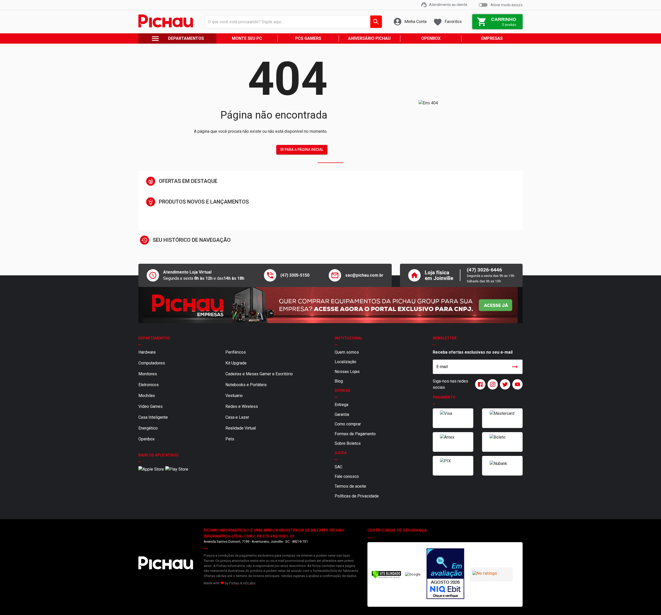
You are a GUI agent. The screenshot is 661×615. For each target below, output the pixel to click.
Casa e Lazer (237, 417)
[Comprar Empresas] (330, 305)
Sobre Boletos (348, 443)
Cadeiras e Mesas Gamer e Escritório (259, 373)
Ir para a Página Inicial (301, 149)
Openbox (146, 439)
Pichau (234, 583)
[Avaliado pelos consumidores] (445, 574)
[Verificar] (386, 577)
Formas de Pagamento (355, 433)
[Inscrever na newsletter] (515, 367)
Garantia (342, 414)
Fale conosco (347, 476)
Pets (229, 439)
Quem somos (347, 352)
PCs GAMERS (308, 38)
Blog (339, 381)
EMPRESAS (492, 38)
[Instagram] (491, 384)
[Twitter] (504, 384)
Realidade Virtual (240, 428)
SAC (338, 466)
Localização (345, 361)
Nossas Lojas (347, 371)
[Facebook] (479, 384)
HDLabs (249, 583)
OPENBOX (430, 38)
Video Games (150, 406)
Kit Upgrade (236, 363)
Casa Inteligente (153, 417)
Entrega (341, 404)
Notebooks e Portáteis (246, 384)
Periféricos (235, 352)
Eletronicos (148, 384)
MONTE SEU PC (247, 38)
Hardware (147, 352)
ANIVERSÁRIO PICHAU (369, 38)
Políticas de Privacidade (357, 496)
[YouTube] (516, 384)
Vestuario (234, 395)
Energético (148, 428)
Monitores (147, 373)
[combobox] (292, 22)
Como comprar (348, 424)
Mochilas (146, 395)
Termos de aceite (350, 486)
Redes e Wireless (241, 406)
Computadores (151, 363)
